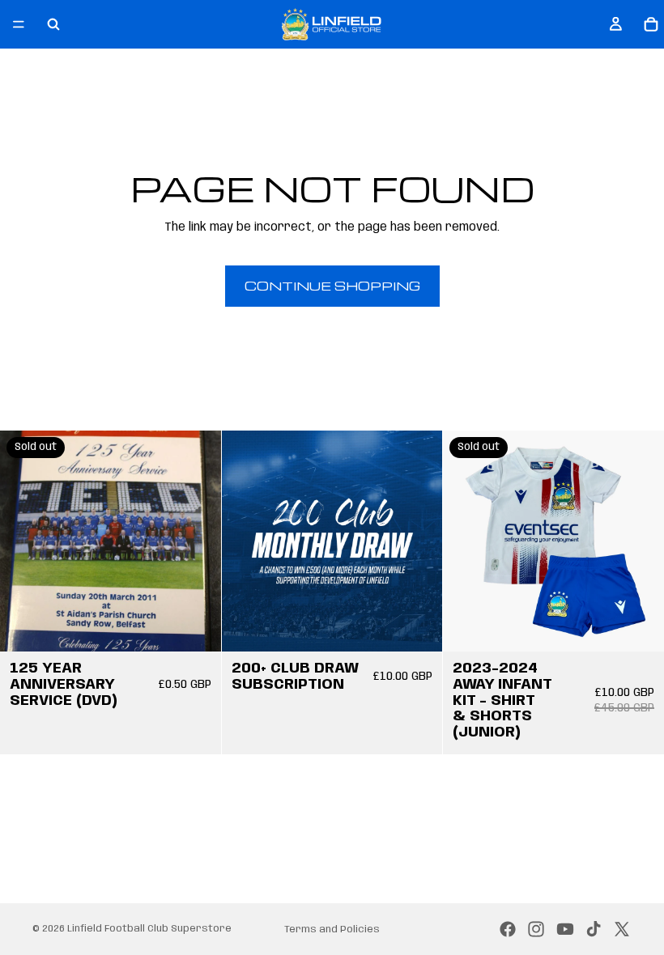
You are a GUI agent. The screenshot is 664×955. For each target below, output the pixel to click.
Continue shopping (332, 286)
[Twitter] (622, 929)
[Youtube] (565, 929)
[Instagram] (536, 929)
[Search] (53, 24)
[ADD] (417, 626)
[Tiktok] (593, 929)
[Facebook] (507, 929)
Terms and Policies (332, 929)
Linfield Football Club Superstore (149, 928)
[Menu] (18, 24)
